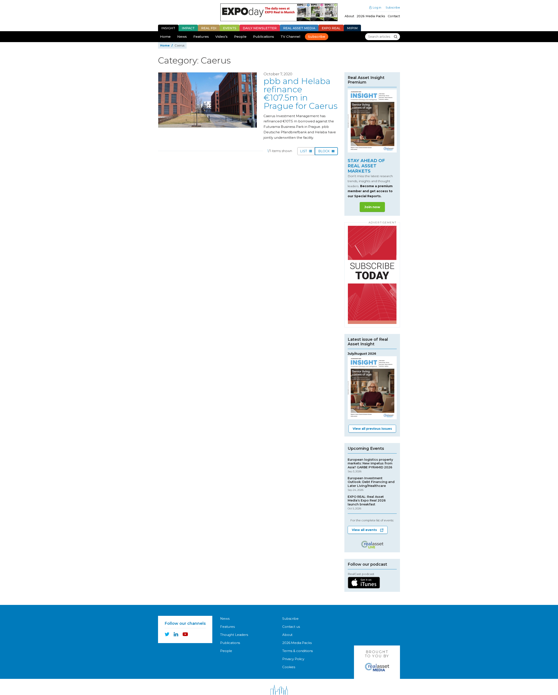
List (304, 151)
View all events (364, 530)
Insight (168, 28)
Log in (377, 7)
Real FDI (208, 28)
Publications (263, 36)
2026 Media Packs (371, 16)
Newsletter (260, 28)
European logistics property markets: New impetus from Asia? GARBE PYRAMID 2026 (370, 465)
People (240, 36)
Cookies (288, 667)
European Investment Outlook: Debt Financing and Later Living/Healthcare (371, 484)
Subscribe (393, 7)
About (349, 16)
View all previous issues (372, 429)
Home (165, 36)
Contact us (291, 627)
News (182, 36)
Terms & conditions (297, 651)
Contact (394, 16)
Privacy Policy (293, 659)
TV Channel (290, 36)
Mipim (352, 28)
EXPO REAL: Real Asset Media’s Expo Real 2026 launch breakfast (367, 502)
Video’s (221, 36)
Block (324, 151)
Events (229, 28)
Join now (372, 207)
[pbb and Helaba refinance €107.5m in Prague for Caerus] (207, 100)
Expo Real (331, 28)
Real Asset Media (299, 28)
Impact (188, 28)
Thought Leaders (234, 635)
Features (201, 36)
